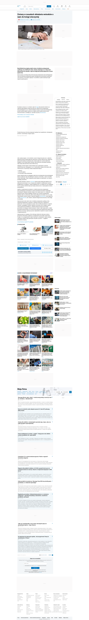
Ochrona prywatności (24, 617)
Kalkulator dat (58, 152)
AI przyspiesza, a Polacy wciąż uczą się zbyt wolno (63, 128)
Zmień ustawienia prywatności (35, 617)
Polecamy (57, 288)
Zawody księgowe (20, 599)
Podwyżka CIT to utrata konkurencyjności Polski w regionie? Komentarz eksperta (62, 112)
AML (54, 600)
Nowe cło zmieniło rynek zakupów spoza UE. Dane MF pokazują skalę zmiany (62, 104)
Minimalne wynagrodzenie (57, 607)
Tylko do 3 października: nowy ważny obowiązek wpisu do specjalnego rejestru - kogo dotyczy (63, 123)
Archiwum (64, 607)
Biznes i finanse (46, 595)
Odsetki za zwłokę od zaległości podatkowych (61, 166)
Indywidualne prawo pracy (30, 595)
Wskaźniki (59, 163)
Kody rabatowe (65, 608)
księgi (37, 107)
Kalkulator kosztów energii (60, 142)
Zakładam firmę (25, 391)
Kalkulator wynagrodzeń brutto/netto (62, 138)
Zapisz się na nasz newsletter (23, 116)
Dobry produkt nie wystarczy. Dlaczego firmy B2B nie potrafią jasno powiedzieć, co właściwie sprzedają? (63, 118)
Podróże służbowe (56, 609)
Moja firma (24, 11)
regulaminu (35, 565)
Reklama (60, 617)
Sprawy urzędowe (38, 598)
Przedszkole (28, 606)
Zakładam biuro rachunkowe (58, 595)
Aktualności (28, 11)
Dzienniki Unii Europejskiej (39, 609)
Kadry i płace (19, 610)
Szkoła (27, 607)
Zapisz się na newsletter (49, 245)
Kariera (48, 617)
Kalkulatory (59, 133)
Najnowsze (63, 99)
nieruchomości (43, 112)
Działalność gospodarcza (60, 155)
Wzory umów (64, 609)
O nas (18, 617)
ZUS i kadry (19, 598)
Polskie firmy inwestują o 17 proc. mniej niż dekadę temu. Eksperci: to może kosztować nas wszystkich (63, 126)
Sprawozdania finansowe (57, 599)
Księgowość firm (20, 593)
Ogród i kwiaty (65, 599)
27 (63, 184)
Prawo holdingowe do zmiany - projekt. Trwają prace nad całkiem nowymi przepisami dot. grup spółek (62, 110)
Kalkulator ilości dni (47, 607)
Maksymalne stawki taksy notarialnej (62, 174)
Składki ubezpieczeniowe (57, 608)
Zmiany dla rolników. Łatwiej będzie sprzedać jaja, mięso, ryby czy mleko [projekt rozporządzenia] (63, 107)
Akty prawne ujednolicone (39, 610)
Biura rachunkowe (57, 593)
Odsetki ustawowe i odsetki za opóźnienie (63, 164)
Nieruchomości (65, 593)
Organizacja (19, 606)
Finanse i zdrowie (47, 600)
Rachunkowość (19, 596)
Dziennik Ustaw (37, 606)
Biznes (33, 391)
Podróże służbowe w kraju (60, 171)
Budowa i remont (65, 598)
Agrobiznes (44, 392)
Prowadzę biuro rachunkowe (58, 596)
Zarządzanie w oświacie (29, 610)
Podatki (40, 392)
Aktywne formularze (62, 154)
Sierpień (65, 181)
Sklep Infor (37, 600)
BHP (27, 599)
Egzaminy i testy (28, 609)
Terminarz (59, 181)
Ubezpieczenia (28, 597)
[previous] (40, 555)
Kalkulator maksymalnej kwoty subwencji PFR (62, 149)
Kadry (27, 593)
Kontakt (55, 617)
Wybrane (67, 99)
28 (65, 184)
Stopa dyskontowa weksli (60, 175)
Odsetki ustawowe (56, 610)
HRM (27, 600)
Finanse (37, 391)
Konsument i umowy (38, 597)
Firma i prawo (58, 217)
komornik (32, 181)
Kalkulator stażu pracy (47, 610)
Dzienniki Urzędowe (38, 608)
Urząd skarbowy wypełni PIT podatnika (25, 221)
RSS (52, 617)
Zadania (18, 608)
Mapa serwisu (65, 617)
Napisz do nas (36, 245)
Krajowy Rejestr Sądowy (60, 161)
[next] (52, 555)
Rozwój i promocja (20, 609)
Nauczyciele (28, 608)
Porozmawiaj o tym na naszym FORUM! (25, 114)
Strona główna (19, 11)
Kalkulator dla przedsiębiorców (61, 137)
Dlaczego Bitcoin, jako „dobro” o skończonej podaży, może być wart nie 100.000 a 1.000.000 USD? (63, 102)
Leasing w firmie (42, 391)
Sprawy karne (37, 596)
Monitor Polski (37, 607)
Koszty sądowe (58, 158)
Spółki (30, 391)
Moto (45, 598)
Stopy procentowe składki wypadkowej (62, 168)
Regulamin (44, 617)
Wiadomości (64, 595)
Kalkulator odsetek (47, 609)
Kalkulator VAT (58, 146)
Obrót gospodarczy (20, 597)
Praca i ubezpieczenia (30, 392)
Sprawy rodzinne (37, 595)
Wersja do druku (24, 245)
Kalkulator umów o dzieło (60, 141)
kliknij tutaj (40, 572)
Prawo (37, 392)
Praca (36, 599)
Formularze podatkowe (66, 610)
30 (69, 184)
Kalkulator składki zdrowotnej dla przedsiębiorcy (61, 135)
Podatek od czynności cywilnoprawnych (62, 172)
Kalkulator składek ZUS (60, 145)
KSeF (18, 600)
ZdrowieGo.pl (65, 606)
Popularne (58, 99)
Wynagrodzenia (28, 596)
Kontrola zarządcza (59, 159)
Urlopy (27, 598)
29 (67, 184)
